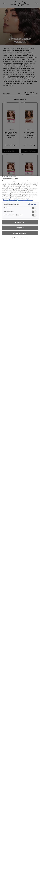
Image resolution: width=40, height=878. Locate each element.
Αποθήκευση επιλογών (20, 233)
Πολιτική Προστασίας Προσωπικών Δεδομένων (18, 200)
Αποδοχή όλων (20, 227)
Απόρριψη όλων (20, 222)
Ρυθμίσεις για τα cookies (20, 238)
